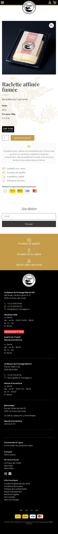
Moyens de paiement (13, 491)
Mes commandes (11, 499)
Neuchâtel (8, 465)
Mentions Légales (11, 494)
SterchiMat (8, 468)
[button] (2, 2)
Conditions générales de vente (17, 483)
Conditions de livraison (13, 486)
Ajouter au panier (22, 137)
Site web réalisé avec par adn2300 (39, 523)
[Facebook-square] (9, 473)
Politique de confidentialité (15, 489)
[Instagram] (5, 473)
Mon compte (9, 497)
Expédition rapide (15, 176)
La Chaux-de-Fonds (12, 463)
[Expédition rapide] (3, 176)
